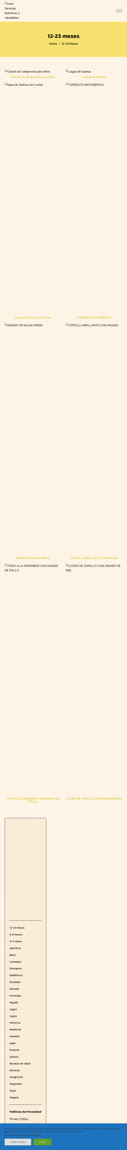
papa (12, 1043)
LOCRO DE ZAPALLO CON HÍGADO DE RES (94, 798)
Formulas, (15, 996)
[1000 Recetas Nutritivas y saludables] (13, 11)
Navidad (14, 1036)
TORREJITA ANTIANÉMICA (94, 317)
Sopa (13, 1091)
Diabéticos (16, 975)
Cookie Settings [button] (18, 1142)
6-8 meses (16, 934)
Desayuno (16, 968)
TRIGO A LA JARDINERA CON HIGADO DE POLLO (33, 800)
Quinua (14, 1057)
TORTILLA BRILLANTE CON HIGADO (94, 558)
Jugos (13, 1009)
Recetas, (15, 1070)
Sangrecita (16, 1077)
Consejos (15, 962)
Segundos (16, 1084)
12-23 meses (17, 928)
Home (53, 43)
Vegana (14, 1097)
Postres (14, 1050)
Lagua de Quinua (94, 77)
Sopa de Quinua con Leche (33, 317)
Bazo (13, 955)
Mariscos (15, 1023)
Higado (14, 1002)
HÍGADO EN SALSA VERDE (33, 558)
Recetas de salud (20, 1064)
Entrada (14, 989)
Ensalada (15, 982)
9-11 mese (16, 941)
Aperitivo (15, 948)
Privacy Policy (19, 1119)
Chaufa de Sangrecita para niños (33, 77)
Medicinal (15, 1029)
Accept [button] (42, 1142)
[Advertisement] (25, 869)
